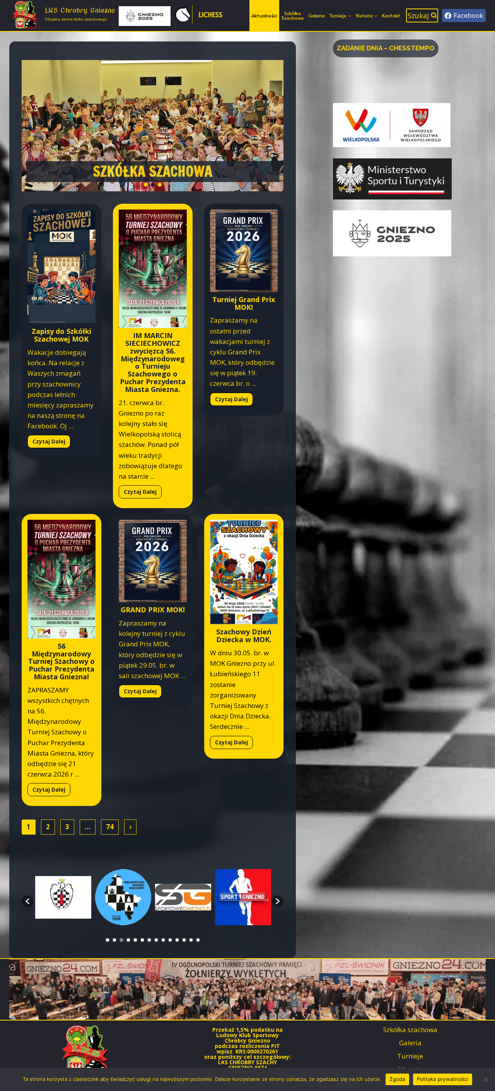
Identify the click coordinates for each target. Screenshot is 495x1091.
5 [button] (135, 940)
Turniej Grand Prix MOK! (243, 303)
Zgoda (397, 1079)
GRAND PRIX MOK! (153, 609)
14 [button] (198, 940)
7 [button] (149, 940)
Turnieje (410, 1055)
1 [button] (107, 940)
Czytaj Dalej (48, 441)
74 (110, 826)
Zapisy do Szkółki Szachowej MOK (61, 335)
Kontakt (391, 15)
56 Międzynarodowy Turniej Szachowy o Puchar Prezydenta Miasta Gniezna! (61, 661)
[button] (152, 125)
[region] (152, 125)
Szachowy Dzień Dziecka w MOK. (243, 635)
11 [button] (177, 940)
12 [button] (184, 940)
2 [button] (114, 940)
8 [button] (156, 940)
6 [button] (142, 940)
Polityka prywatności (442, 1079)
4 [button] (128, 940)
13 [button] (191, 940)
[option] (63, 897)
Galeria (316, 15)
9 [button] (163, 940)
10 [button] (170, 940)
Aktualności (264, 15)
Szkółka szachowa (410, 1029)
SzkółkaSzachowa (293, 15)
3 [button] (121, 940)
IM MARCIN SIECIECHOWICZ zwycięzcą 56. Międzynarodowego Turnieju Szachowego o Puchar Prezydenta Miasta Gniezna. (153, 362)
